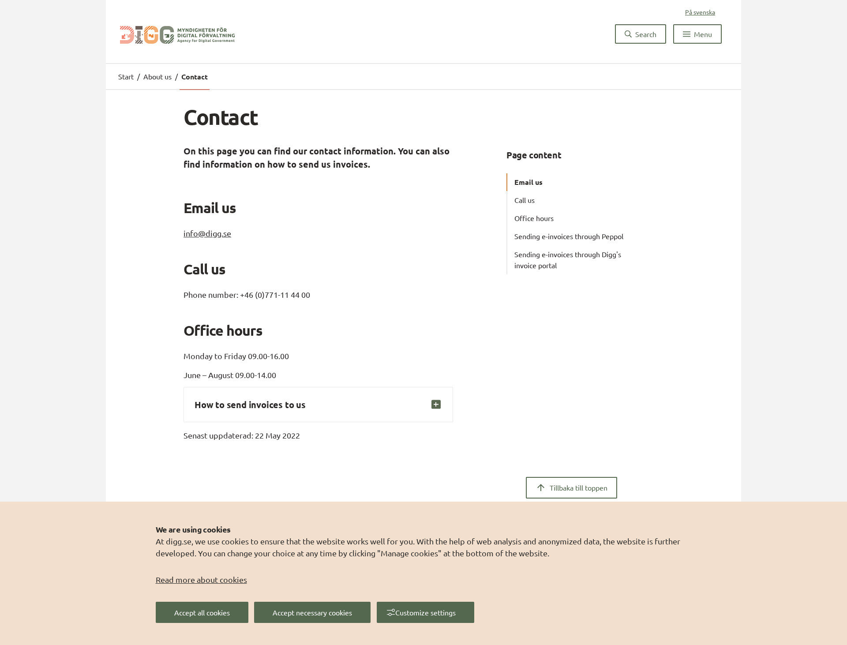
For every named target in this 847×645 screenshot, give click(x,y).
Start (126, 76)
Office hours (534, 218)
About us (157, 76)
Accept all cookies (202, 612)
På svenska (700, 12)
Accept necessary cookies (312, 612)
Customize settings (425, 612)
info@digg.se (207, 233)
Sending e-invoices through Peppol (568, 236)
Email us (528, 182)
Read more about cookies (201, 579)
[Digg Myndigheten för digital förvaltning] (177, 34)
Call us (524, 199)
